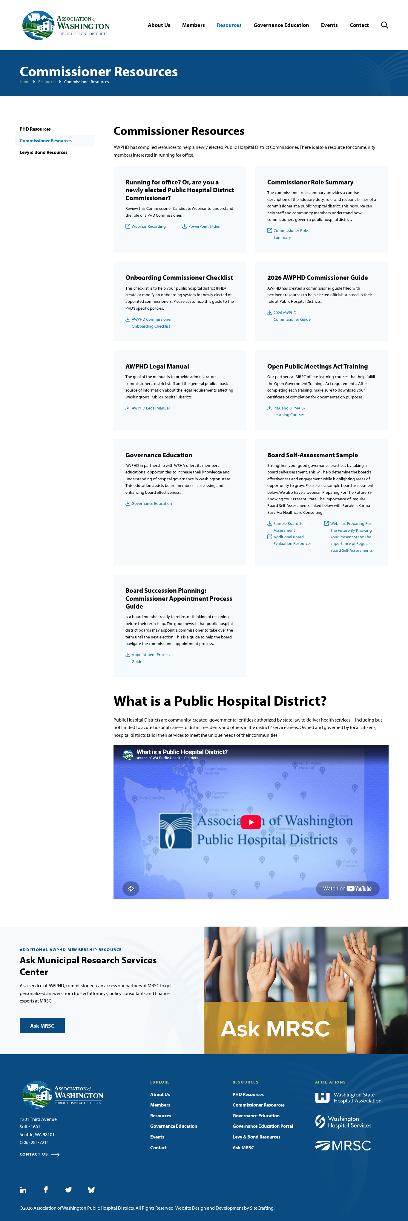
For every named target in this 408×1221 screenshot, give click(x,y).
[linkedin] (23, 1189)
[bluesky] (91, 1190)
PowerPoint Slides (204, 226)
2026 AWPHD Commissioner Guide (292, 316)
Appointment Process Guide (151, 658)
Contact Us (34, 1154)
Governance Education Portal (263, 1126)
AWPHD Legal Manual (151, 408)
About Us (160, 1094)
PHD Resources (35, 129)
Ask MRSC (42, 1025)
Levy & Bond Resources (44, 152)
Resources (160, 1115)
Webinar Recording (149, 226)
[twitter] (68, 1189)
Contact (158, 1147)
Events (157, 1137)
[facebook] (45, 1189)
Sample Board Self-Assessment (290, 527)
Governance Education (152, 503)
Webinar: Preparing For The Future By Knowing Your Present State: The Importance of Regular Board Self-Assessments (351, 537)
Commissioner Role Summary (291, 234)
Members (160, 1105)
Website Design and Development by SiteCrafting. (224, 1208)
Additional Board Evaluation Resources (293, 540)
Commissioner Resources (46, 140)
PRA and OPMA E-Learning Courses (289, 411)
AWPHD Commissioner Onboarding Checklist (152, 322)
